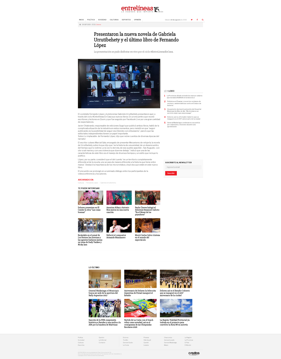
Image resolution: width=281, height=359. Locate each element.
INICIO (81, 20)
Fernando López (92, 183)
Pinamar (146, 337)
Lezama (146, 345)
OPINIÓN (137, 20)
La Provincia (189, 340)
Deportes (81, 345)
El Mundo (188, 345)
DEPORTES (126, 20)
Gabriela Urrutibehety (108, 183)
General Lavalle (169, 340)
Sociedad (81, 340)
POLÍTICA (91, 20)
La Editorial (102, 340)
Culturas (98, 24)
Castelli (146, 342)
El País (187, 342)
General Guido (128, 342)
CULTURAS (114, 20)
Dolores (125, 337)
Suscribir (171, 173)
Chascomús (168, 337)
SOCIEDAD (102, 20)
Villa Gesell (147, 340)
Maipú (166, 345)
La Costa (126, 345)
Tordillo (125, 340)
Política (80, 337)
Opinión (101, 337)
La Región (188, 337)
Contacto (102, 342)
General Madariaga (170, 342)
